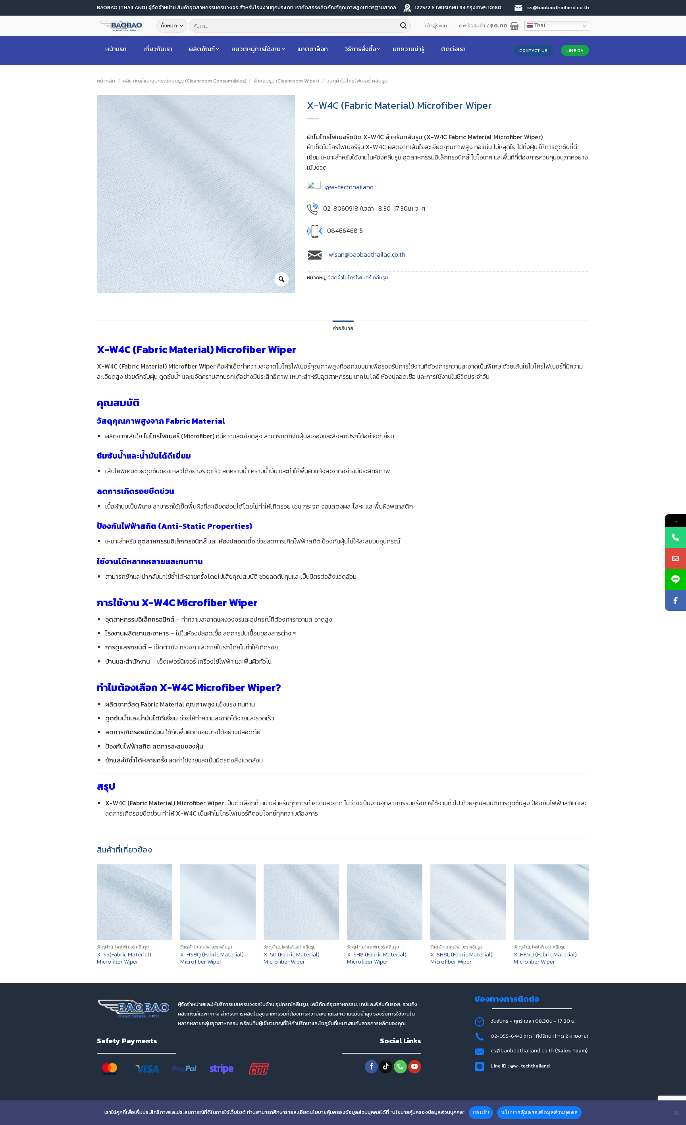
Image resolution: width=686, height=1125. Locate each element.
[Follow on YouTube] (414, 1066)
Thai (539, 25)
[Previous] (97, 923)
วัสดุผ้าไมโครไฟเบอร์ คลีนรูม (357, 80)
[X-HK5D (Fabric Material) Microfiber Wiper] (551, 902)
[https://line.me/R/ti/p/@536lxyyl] (675, 579)
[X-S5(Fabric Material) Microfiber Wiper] (134, 902)
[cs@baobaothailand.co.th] (675, 558)
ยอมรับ (481, 1112)
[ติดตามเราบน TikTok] (385, 1066)
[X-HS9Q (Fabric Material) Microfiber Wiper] (218, 902)
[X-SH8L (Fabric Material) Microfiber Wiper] (468, 902)
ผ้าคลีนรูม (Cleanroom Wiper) (286, 80)
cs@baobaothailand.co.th (523, 1050)
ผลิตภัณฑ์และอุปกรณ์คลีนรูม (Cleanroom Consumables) (185, 80)
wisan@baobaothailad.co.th (367, 254)
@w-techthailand (349, 187)
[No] (676, 1115)
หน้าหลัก (106, 80)
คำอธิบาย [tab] (343, 328)
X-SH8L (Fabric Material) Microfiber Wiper (461, 958)
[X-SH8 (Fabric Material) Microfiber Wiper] (384, 902)
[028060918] (675, 537)
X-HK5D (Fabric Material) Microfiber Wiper (545, 958)
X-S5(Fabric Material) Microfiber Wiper (124, 958)
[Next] (589, 923)
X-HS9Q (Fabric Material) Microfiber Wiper (212, 958)
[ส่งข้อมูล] (403, 26)
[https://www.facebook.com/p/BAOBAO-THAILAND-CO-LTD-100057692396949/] (675, 600)
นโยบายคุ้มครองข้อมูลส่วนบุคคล (539, 1112)
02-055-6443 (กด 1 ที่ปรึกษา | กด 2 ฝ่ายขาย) (539, 1036)
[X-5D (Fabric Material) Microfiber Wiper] (301, 902)
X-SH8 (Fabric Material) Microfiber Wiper (377, 958)
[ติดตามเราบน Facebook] (371, 1066)
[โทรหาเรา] (400, 1066)
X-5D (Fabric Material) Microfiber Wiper (292, 958)
